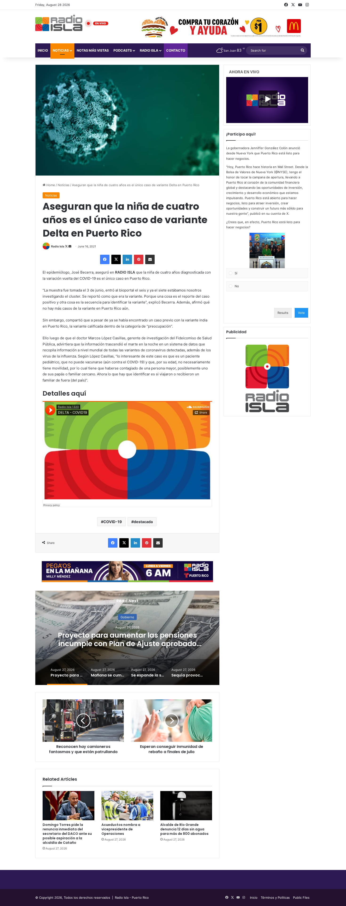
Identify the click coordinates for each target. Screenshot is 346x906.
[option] (148, 638)
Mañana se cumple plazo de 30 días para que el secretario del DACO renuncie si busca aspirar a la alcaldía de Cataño (148, 643)
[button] (267, 250)
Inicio (43, 50)
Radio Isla (57, 246)
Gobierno (148, 617)
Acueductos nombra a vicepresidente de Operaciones (120, 829)
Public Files (301, 897)
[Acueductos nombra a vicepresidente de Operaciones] (127, 805)
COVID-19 (112, 521)
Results (283, 313)
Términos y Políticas (275, 897)
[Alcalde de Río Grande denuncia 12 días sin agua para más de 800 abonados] (186, 805)
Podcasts (122, 50)
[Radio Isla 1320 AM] (58, 23)
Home (50, 185)
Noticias (61, 50)
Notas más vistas (93, 50)
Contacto (175, 50)
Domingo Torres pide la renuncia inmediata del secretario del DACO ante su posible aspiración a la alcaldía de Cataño (67, 833)
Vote (301, 313)
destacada (143, 521)
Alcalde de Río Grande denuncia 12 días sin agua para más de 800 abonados (184, 829)
